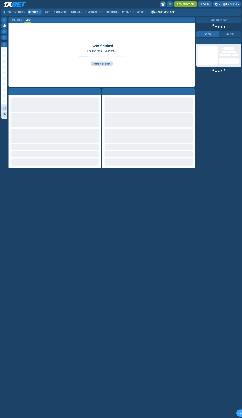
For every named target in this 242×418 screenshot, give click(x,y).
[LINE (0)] (12, 20)
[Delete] (191, 91)
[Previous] (105, 91)
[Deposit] (170, 4)
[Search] (192, 20)
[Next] (113, 91)
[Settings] (217, 4)
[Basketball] (19, 20)
